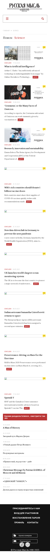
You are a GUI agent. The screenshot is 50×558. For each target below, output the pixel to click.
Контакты (32, 522)
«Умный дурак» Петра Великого (17, 444)
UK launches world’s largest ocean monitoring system (21, 275)
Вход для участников (26, 513)
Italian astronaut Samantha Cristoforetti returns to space (24, 314)
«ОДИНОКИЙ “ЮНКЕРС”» (15, 481)
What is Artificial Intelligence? (19, 66)
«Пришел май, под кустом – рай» (17, 461)
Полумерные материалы (13, 453)
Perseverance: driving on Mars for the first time (23, 357)
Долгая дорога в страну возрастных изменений (23, 489)
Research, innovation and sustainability (23, 148)
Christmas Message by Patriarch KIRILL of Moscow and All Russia (24, 471)
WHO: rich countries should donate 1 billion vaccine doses (22, 189)
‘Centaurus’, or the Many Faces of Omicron (20, 107)
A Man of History (11, 427)
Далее (35, 77)
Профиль (19, 522)
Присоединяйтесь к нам (26, 508)
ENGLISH (7, 63)
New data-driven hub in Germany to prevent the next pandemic (21, 232)
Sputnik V (9, 397)
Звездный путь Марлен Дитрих (16, 436)
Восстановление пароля (26, 518)
